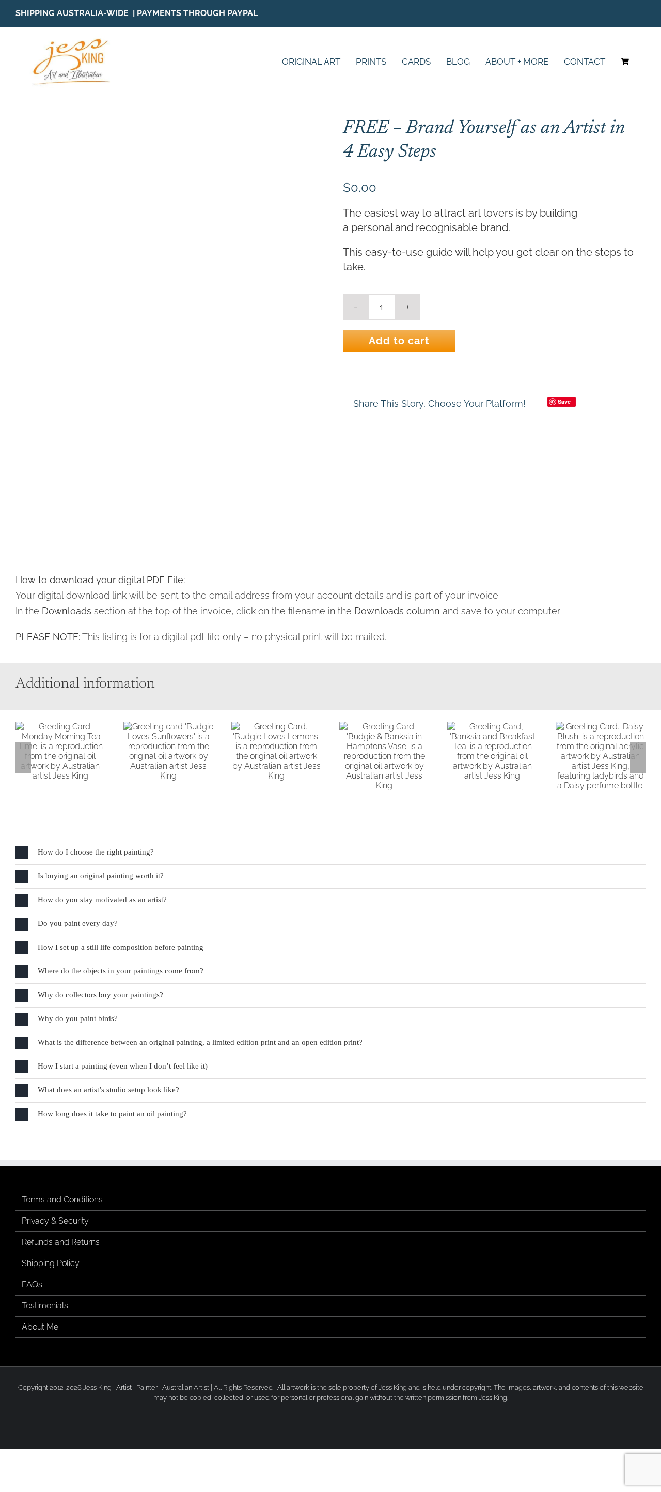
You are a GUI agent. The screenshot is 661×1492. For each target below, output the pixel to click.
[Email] (589, 403)
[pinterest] (643, 13)
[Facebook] (534, 403)
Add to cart (399, 340)
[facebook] (610, 13)
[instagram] (626, 13)
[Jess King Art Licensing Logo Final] (74, 39)
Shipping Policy (51, 1263)
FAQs (32, 1284)
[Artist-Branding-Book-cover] (166, 331)
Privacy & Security (55, 1220)
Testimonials (45, 1305)
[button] (23, 756)
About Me (40, 1326)
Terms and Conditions (62, 1199)
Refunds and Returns (61, 1241)
